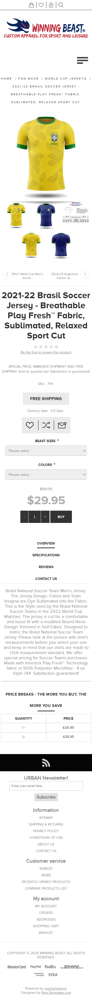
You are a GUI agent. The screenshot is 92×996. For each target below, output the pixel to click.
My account (46, 906)
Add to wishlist (30, 425)
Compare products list (46, 888)
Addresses (46, 919)
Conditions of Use (46, 838)
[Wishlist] (41, 5)
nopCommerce (55, 988)
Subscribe (46, 797)
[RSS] (46, 762)
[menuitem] (46, 818)
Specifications (46, 555)
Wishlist (46, 933)
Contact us (46, 851)
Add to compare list (46, 425)
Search (46, 869)
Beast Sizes (45, 441)
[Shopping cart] (31, 5)
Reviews (46, 567)
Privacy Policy (46, 831)
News (46, 875)
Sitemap (46, 818)
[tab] (46, 543)
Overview (46, 543)
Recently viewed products (46, 882)
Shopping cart (46, 926)
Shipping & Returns (46, 824)
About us (46, 844)
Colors (45, 465)
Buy (61, 517)
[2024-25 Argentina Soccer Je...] (84, 274)
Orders (46, 913)
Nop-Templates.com (56, 993)
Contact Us (46, 579)
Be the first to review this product (46, 352)
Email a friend (62, 425)
